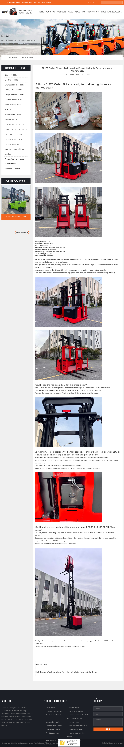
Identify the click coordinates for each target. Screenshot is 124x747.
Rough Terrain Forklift (14, 95)
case (70, 12)
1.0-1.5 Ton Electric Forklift (16, 217)
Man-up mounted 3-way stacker (15, 151)
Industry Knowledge (111, 12)
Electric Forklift (11, 80)
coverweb (119, 743)
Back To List (42, 664)
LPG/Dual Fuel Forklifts (14, 85)
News (77, 12)
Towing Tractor (11, 119)
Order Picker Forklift (13, 134)
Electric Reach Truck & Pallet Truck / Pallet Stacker (14, 104)
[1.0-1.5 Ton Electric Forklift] (16, 213)
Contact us (93, 12)
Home (41, 12)
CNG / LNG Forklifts (13, 90)
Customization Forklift (14, 124)
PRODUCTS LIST (14, 68)
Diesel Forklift (11, 75)
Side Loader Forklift (13, 114)
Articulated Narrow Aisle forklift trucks (15, 161)
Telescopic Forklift (12, 169)
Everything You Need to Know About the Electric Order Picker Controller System (68, 672)
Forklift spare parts (13, 144)
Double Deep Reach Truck (16, 129)
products (61, 12)
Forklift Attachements (14, 139)
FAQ (83, 12)
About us (50, 12)
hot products (14, 181)
